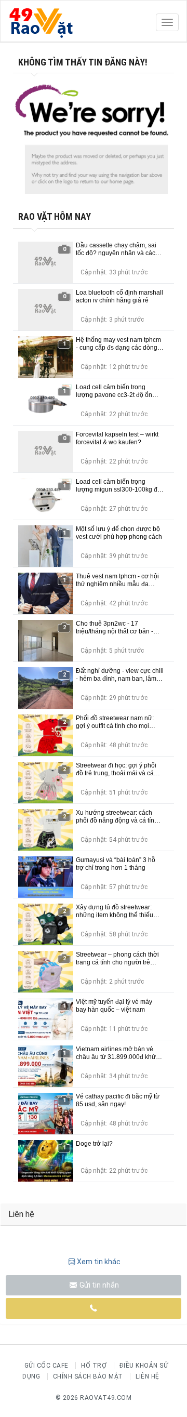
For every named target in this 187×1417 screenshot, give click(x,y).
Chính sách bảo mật (88, 1376)
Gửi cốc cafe (46, 1365)
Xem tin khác (99, 1261)
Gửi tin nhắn (98, 1285)
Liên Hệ (147, 1376)
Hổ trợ (93, 1365)
